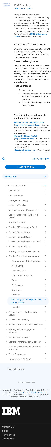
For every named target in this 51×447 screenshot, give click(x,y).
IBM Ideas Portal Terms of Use (33, 392)
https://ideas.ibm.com (24, 139)
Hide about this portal (23, 8)
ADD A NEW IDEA (26, 167)
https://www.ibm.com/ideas (27, 125)
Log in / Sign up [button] (39, 158)
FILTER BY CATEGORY (16, 186)
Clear (44, 186)
